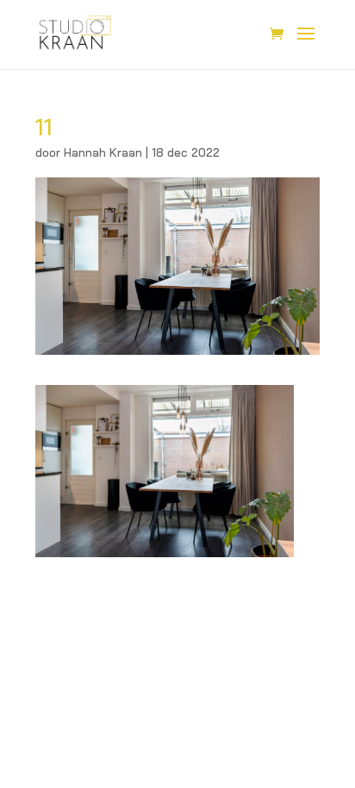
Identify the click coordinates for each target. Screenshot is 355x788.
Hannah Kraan (103, 152)
